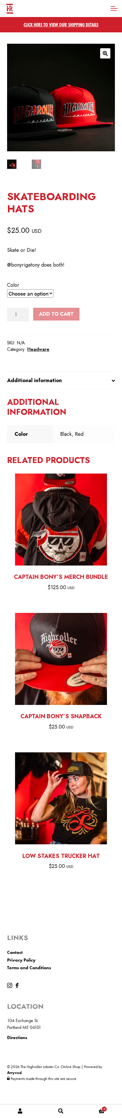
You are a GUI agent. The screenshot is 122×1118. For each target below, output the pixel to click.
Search (61, 1111)
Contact (15, 952)
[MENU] (113, 8)
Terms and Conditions (29, 968)
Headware (38, 349)
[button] (105, 53)
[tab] (61, 381)
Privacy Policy (21, 960)
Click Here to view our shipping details (61, 24)
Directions (17, 1037)
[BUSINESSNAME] (10, 986)
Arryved (14, 1072)
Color (13, 285)
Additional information (34, 380)
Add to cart (56, 314)
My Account (20, 1111)
